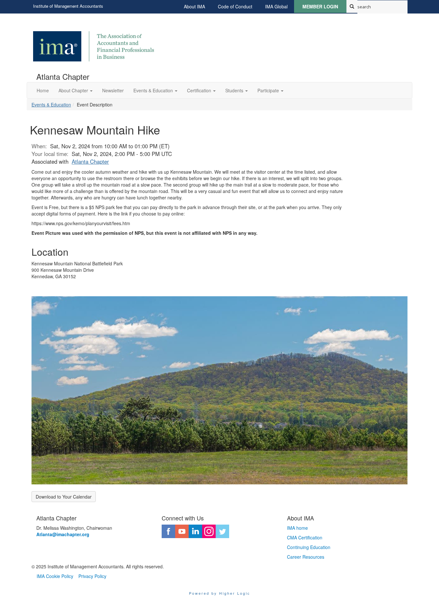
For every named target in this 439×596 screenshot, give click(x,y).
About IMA (194, 6)
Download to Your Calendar (64, 496)
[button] (75, 90)
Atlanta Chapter (90, 161)
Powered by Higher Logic (219, 593)
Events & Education (51, 104)
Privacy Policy (92, 576)
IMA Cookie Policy (55, 576)
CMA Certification (304, 537)
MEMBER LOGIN (320, 6)
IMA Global (276, 6)
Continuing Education (308, 547)
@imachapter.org (62, 534)
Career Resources (305, 557)
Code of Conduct (235, 6)
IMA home (297, 528)
